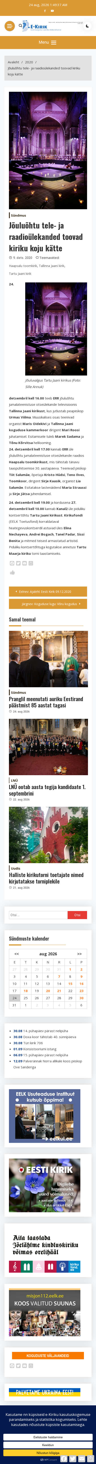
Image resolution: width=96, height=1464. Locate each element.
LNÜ (14, 780)
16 (81, 983)
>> (79, 953)
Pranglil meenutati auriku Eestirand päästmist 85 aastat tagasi (46, 702)
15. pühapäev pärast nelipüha (45, 1055)
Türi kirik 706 (33, 1043)
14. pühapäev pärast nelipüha (45, 1031)
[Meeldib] (12, 573)
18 (26, 990)
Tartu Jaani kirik (20, 273)
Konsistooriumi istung (39, 1049)
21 (59, 990)
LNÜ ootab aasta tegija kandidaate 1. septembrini (47, 790)
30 (81, 998)
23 (81, 990)
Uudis (15, 868)
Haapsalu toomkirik (23, 266)
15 (70, 983)
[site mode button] (87, 26)
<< (16, 953)
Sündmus (18, 215)
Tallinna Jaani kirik (51, 266)
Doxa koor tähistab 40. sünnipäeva (49, 1037)
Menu (44, 42)
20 (48, 990)
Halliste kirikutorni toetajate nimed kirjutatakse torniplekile (46, 878)
